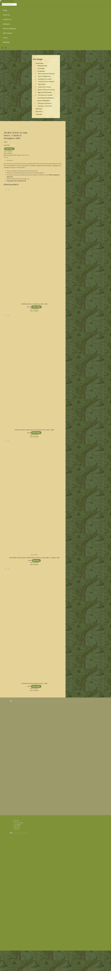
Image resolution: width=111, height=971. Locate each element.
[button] (8, 151)
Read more (36, 560)
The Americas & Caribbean (45, 95)
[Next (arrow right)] (5, 954)
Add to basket (9, 148)
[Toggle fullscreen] (5, 952)
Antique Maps (39, 63)
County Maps (41, 68)
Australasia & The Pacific (44, 79)
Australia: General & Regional (46, 81)
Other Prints (39, 111)
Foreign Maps (41, 71)
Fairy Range (39, 108)
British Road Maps (42, 65)
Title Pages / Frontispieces (45, 103)
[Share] (8, 952)
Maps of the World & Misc (45, 92)
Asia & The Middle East (44, 76)
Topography (39, 114)
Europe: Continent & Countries (46, 89)
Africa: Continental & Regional (46, 73)
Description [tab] (10, 160)
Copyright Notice (17, 824)
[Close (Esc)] (12, 952)
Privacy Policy (16, 820)
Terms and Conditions (18, 822)
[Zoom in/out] (1, 952)
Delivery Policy (17, 826)
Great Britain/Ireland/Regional (46, 98)
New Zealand (41, 84)
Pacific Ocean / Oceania (44, 87)
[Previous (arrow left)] (1, 954)
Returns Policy (17, 828)
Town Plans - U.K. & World (45, 106)
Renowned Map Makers (44, 100)
